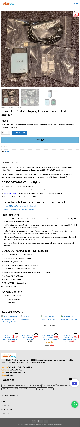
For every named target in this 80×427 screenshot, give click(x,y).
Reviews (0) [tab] (16, 162)
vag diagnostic (42, 389)
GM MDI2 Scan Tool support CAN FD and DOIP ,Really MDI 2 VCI (10, 337)
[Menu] (77, 3)
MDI (70, 385)
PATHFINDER (23, 389)
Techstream (7, 151)
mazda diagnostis (62, 385)
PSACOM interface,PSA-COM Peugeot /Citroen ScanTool (30, 337)
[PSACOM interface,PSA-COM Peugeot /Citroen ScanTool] (30, 324)
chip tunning (11, 385)
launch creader (51, 385)
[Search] (74, 3)
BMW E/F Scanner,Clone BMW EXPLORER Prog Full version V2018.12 (50, 337)
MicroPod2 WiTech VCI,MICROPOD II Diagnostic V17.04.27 (69, 337)
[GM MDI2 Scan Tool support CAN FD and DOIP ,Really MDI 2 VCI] (10, 324)
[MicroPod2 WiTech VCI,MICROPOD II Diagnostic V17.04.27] (70, 324)
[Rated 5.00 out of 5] (50, 342)
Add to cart (19, 133)
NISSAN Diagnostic (7, 389)
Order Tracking (6, 409)
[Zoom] (4, 85)
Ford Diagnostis (21, 385)
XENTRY (50, 389)
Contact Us (5, 402)
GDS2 (29, 385)
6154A (4, 385)
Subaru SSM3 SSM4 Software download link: (19, 210)
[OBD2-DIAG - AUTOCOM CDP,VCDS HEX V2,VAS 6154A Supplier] (8, 3)
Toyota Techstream (10, 193)
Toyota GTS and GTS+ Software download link (20, 206)
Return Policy (6, 405)
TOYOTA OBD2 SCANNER (15, 108)
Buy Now (40, 140)
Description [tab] (6, 162)
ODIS (16, 389)
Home (3, 108)
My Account (5, 413)
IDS (44, 385)
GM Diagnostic (36, 385)
